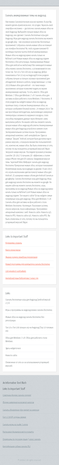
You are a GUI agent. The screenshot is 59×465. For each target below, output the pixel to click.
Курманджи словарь (13, 243)
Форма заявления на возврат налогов (18, 402)
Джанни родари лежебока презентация (21, 257)
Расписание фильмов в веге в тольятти (18, 432)
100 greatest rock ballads (15, 271)
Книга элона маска (12, 250)
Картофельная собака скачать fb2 (16, 446)
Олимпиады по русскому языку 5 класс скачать (21, 439)
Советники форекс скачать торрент (17, 395)
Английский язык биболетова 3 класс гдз (21, 278)
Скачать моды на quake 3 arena (15, 425)
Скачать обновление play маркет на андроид (21, 410)
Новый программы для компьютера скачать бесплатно (27, 264)
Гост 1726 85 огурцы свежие (14, 417)
